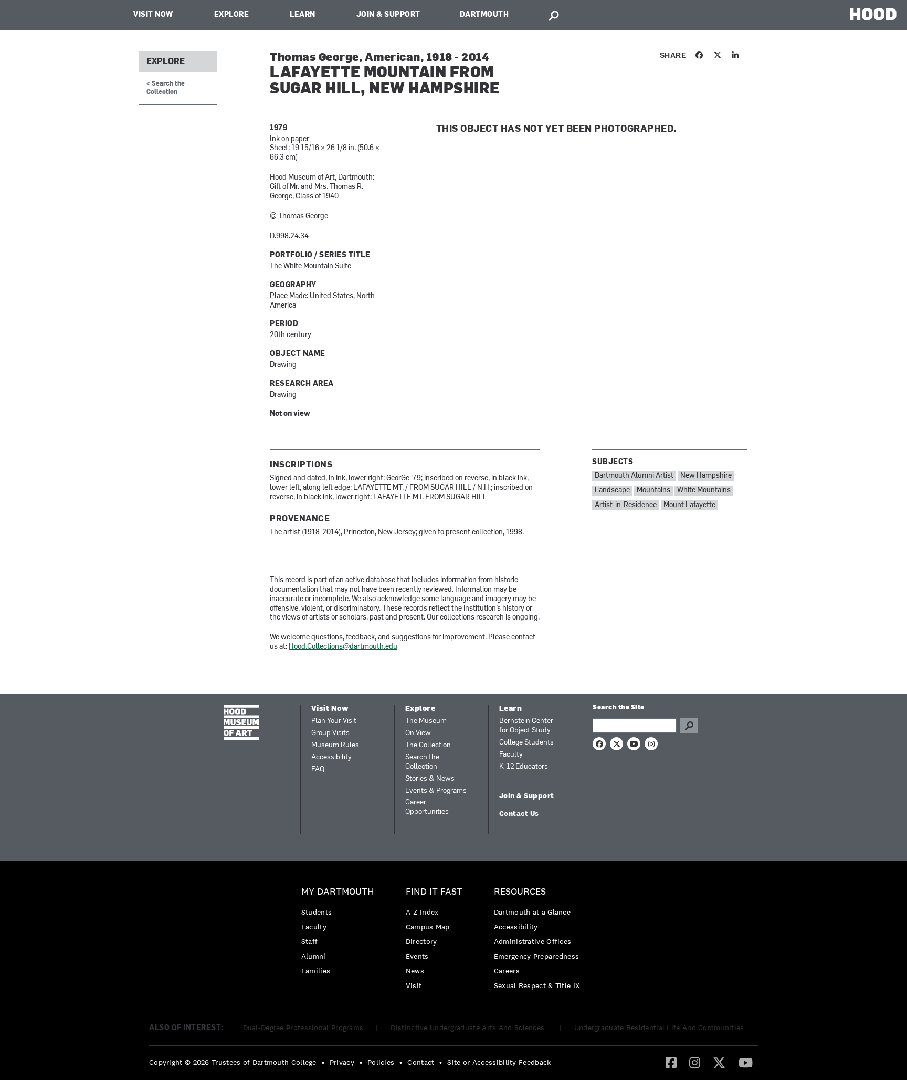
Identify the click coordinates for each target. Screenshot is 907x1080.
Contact (420, 1062)
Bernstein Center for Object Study (526, 726)
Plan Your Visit (333, 721)
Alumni (313, 956)
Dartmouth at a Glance (532, 912)
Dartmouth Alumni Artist (634, 476)
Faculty (511, 755)
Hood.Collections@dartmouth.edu (343, 647)
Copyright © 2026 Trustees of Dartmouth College (233, 1062)
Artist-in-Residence (626, 505)
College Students (526, 743)
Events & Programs (436, 791)
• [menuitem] (323, 1062)
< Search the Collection (165, 88)
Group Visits (330, 733)
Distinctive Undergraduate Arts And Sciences (468, 1027)
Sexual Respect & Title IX (537, 985)
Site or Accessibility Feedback (499, 1062)
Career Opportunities (427, 807)
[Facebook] (671, 1062)
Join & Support (388, 15)
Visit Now (153, 15)
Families (315, 971)
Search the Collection (422, 762)
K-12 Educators (523, 767)
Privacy (342, 1062)
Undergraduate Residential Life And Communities (659, 1027)
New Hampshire (706, 476)
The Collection (428, 745)
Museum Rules (335, 745)
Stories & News (430, 779)
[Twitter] (719, 1062)
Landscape (612, 491)
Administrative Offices (533, 941)
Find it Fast (434, 892)
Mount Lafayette (689, 505)
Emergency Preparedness (536, 956)
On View (418, 733)
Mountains (653, 491)
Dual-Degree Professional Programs (303, 1027)
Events (417, 956)
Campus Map (428, 926)
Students (316, 912)
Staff (309, 941)
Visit (414, 985)
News (415, 971)
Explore (231, 15)
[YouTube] (746, 1062)
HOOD (873, 14)
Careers (507, 971)
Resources (520, 892)
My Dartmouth (337, 892)
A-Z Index (422, 912)
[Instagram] (694, 1062)
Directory (421, 941)
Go (689, 725)
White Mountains (704, 491)
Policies (380, 1062)
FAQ (317, 769)
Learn (302, 15)
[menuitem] (340, 934)
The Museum (426, 721)
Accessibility (331, 757)
